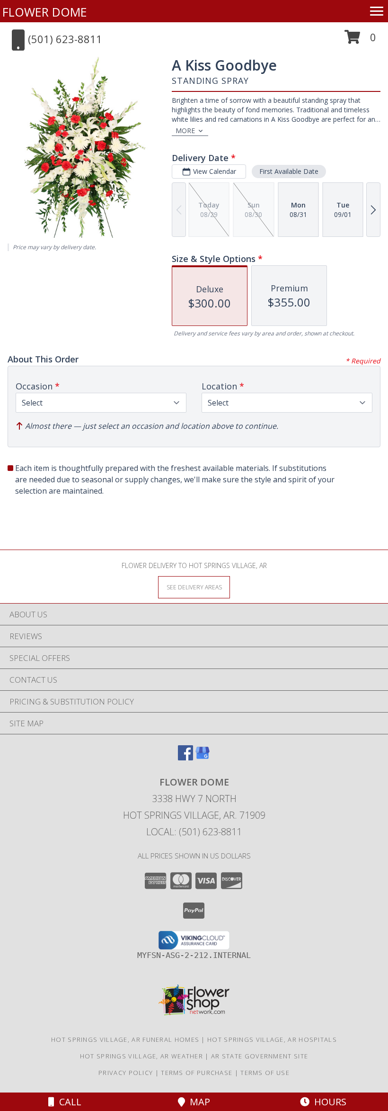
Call (67, 1101)
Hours (327, 1101)
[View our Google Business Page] (202, 757)
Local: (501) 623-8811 (194, 831)
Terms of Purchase (196, 1072)
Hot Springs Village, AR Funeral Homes (125, 1039)
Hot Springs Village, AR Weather (141, 1056)
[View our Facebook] (185, 757)
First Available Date (288, 171)
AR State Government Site (259, 1056)
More (185, 130)
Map (197, 1101)
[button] (360, 40)
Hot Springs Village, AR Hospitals (272, 1039)
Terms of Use (265, 1072)
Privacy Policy (125, 1072)
